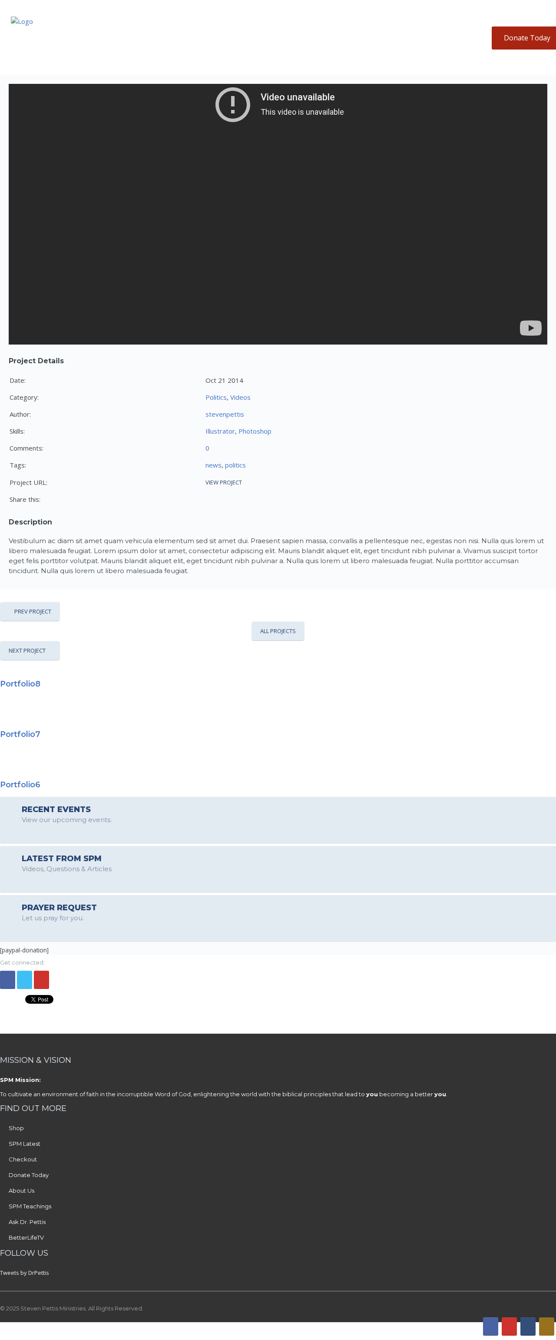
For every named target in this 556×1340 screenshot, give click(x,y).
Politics (216, 397)
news (213, 465)
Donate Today (29, 1174)
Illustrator (220, 431)
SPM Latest (24, 1143)
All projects (278, 631)
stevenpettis (224, 414)
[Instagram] (546, 1326)
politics (235, 465)
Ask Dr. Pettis (27, 1221)
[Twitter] (24, 980)
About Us (21, 1190)
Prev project (32, 611)
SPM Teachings (30, 1206)
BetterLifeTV (26, 1237)
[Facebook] (7, 980)
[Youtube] (41, 980)
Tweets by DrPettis (24, 1273)
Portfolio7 (20, 734)
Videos (240, 397)
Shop (16, 1127)
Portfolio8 (20, 684)
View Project (223, 482)
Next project (27, 650)
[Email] (528, 1326)
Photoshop (254, 431)
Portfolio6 (20, 784)
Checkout (23, 1159)
